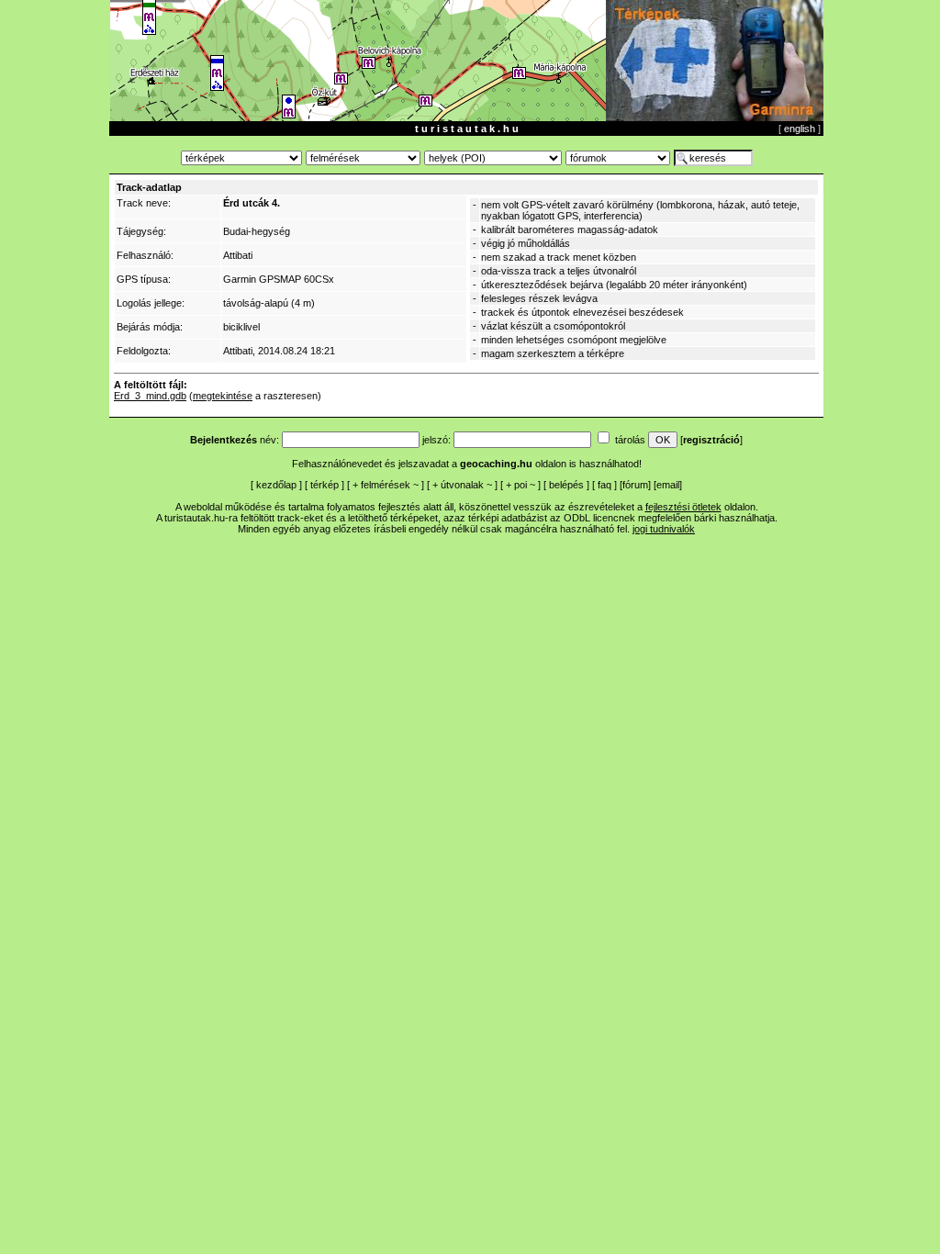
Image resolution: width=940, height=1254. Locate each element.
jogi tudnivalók (663, 528)
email (667, 484)
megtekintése (222, 395)
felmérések (385, 484)
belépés (566, 484)
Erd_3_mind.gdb (150, 395)
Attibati (237, 255)
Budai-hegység (256, 231)
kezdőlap (276, 484)
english (799, 128)
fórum (635, 484)
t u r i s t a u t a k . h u (467, 128)
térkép (324, 484)
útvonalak (462, 484)
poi (520, 484)
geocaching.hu (496, 463)
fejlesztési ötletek (683, 506)
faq (604, 484)
